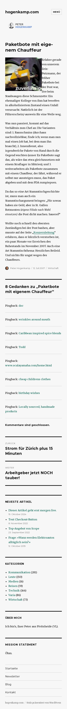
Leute (12, 576)
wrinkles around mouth (34, 319)
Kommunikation (19, 572)
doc (21, 305)
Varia (11, 595)
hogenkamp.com (22, 12)
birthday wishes (29, 393)
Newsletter (12, 676)
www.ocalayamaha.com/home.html (28, 365)
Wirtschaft (53, 268)
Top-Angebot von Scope (23, 528)
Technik (14, 590)
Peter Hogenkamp (20, 268)
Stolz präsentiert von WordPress (44, 702)
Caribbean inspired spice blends (40, 333)
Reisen (12, 586)
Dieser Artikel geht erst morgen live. (32, 510)
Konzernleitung (44, 232)
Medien (13, 581)
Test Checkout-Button (22, 519)
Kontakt (10, 692)
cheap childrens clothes (35, 379)
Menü (56, 12)
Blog (8, 684)
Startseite (11, 668)
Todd (22, 347)
